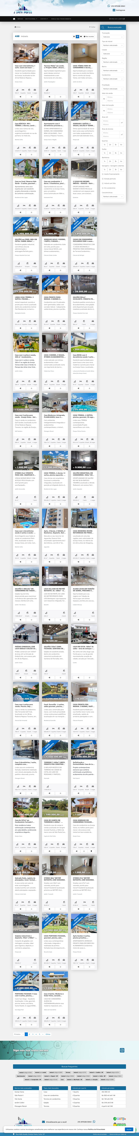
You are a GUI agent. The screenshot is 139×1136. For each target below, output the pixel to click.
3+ (116, 144)
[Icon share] (122, 1050)
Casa (45, 1092)
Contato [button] (43, 19)
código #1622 (83, 1076)
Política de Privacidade (96, 1129)
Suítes (104, 149)
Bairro (104, 66)
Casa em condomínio (51, 1095)
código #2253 (34, 1076)
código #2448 (51, 1080)
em (96, 1072)
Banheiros (105, 157)
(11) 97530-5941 (118, 6)
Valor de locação (108, 105)
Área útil (105, 117)
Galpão (46, 1102)
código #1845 (115, 1076)
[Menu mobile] (14, 19)
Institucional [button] (30, 19)
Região (104, 58)
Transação (106, 33)
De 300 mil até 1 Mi (108, 1095)
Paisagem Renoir (21, 1106)
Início (18, 27)
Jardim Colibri (19, 1102)
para (40, 1072)
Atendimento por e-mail (56, 1122)
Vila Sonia (18, 1099)
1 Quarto (76, 1092)
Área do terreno (107, 129)
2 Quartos (76, 1095)
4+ (121, 144)
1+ (104, 144)
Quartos (105, 141)
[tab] (113, 27)
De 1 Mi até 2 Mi (107, 1099)
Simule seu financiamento (61, 19)
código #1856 (67, 1076)
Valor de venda (107, 93)
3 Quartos (76, 1099)
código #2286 (107, 1080)
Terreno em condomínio (52, 1099)
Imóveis (20, 19)
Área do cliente (117, 19)
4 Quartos (76, 1102)
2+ (110, 144)
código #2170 (80, 1072)
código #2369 (56, 1072)
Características (107, 192)
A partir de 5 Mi (107, 1106)
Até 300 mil (106, 1092)
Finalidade (105, 85)
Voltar (93, 27)
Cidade (104, 50)
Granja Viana (19, 1092)
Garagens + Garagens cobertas (113, 166)
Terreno (46, 1106)
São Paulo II (19, 1095)
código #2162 (25, 1072)
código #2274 (113, 1072)
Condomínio (106, 75)
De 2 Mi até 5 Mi (107, 1102)
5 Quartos (76, 1106)
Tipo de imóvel (107, 41)
